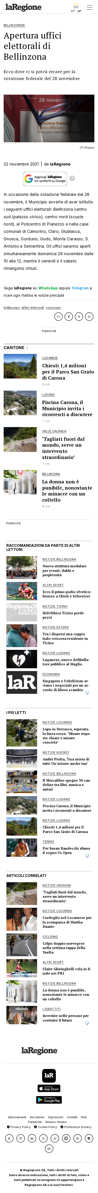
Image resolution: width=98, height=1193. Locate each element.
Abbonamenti (17, 1117)
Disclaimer (37, 1117)
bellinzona (12, 308)
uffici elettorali (32, 308)
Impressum (55, 1117)
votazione (53, 308)
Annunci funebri (56, 1122)
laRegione (60, 164)
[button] (9, 1138)
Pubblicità (35, 1122)
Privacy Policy (20, 1127)
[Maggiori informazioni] (72, 179)
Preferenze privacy (77, 1127)
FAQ (84, 1117)
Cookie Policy (47, 1127)
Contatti (72, 1117)
